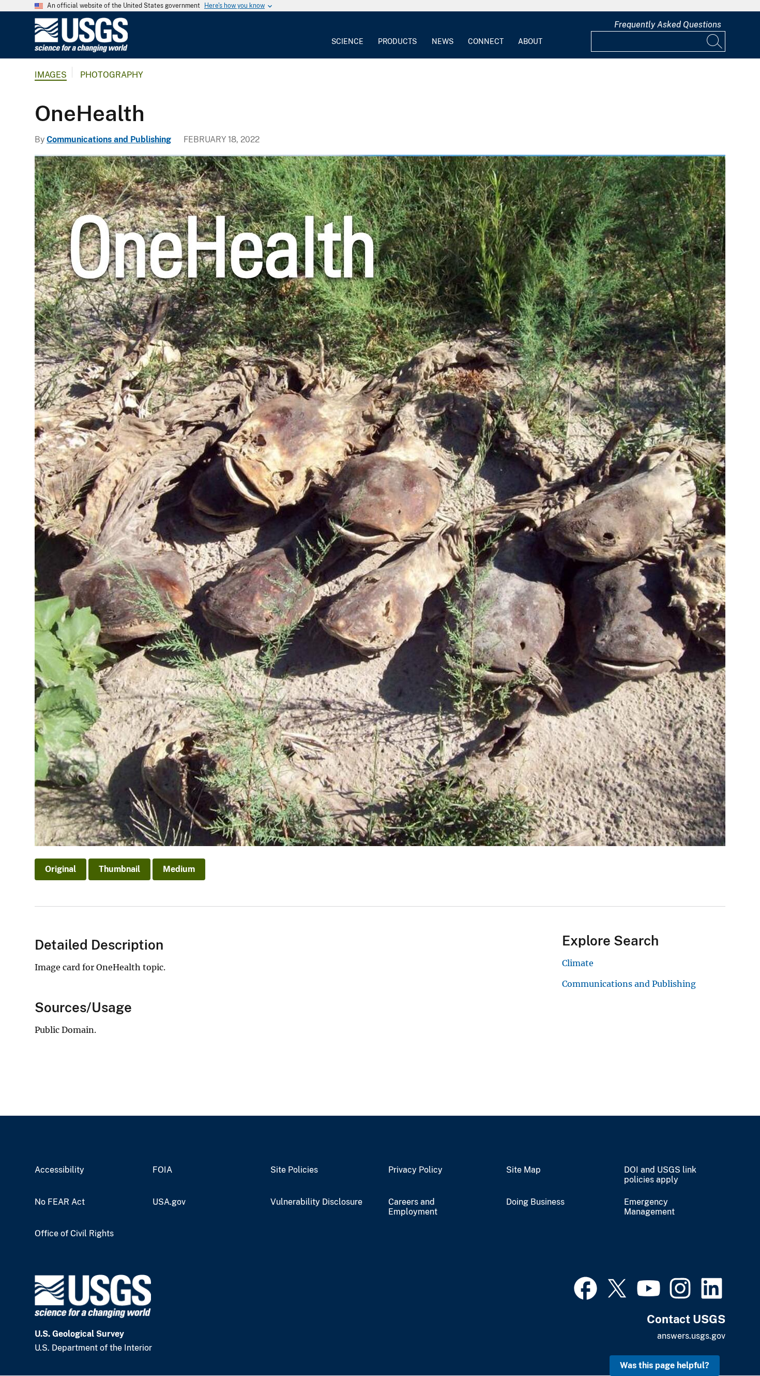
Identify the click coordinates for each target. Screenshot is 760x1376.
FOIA (162, 1170)
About (530, 41)
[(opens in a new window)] (585, 1287)
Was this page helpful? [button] (664, 1365)
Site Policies (294, 1170)
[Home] (81, 50)
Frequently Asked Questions (667, 24)
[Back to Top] (722, 1338)
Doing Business (535, 1202)
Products (397, 41)
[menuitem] (347, 35)
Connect (486, 41)
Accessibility (59, 1170)
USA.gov (169, 1202)
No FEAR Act (60, 1202)
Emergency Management (649, 1207)
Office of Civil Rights (74, 1233)
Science (347, 41)
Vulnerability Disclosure (316, 1202)
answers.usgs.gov (691, 1336)
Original (60, 869)
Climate (578, 963)
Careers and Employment (412, 1207)
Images (51, 75)
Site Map (523, 1170)
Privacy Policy (415, 1170)
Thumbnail (119, 869)
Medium (179, 869)
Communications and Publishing (109, 139)
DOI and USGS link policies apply (660, 1175)
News (442, 41)
